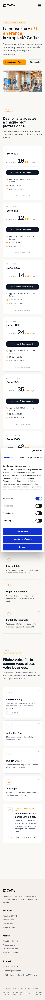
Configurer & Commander (21, 172)
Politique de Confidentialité (18, 993)
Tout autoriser (22, 531)
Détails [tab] (22, 457)
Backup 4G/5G (8, 920)
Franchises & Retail (10, 941)
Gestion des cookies (37, 993)
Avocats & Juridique (11, 945)
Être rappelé (35, 62)
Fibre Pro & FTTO (10, 916)
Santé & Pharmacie (10, 953)
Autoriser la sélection (22, 539)
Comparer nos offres (13, 62)
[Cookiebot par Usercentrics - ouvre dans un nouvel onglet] (32, 451)
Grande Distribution (10, 949)
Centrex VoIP (8, 924)
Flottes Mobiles (9, 927)
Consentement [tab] (9, 457)
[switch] (38, 506)
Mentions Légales (6, 993)
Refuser (22, 547)
